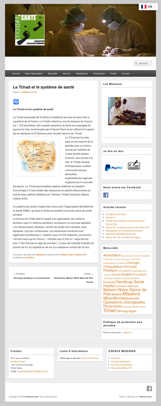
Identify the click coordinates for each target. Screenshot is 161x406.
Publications (82, 73)
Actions (66, 73)
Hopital (64, 254)
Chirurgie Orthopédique (121, 264)
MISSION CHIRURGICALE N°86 (120, 233)
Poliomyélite (126, 307)
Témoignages (126, 310)
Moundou (111, 298)
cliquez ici (127, 332)
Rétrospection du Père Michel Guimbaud (124, 230)
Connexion (116, 358)
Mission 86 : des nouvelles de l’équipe (123, 237)
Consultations (124, 270)
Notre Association (33, 73)
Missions (41, 254)
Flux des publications (120, 361)
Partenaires (99, 73)
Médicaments (129, 298)
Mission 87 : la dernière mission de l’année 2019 (128, 227)
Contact (126, 73)
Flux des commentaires (121, 364)
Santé (70, 254)
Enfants (116, 274)
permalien (29, 257)
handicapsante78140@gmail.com (33, 371)
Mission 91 (111, 217)
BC (35, 92)
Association (112, 255)
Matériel (117, 294)
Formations (140, 274)
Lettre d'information (89, 358)
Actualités (53, 73)
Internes (133, 286)
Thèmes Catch (145, 396)
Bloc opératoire (127, 256)
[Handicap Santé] (80, 55)
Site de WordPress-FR (121, 367)
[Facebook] (149, 388)
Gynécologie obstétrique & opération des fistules (121, 278)
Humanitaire (121, 286)
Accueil (15, 73)
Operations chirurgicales (124, 302)
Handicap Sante (130, 281)
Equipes (126, 274)
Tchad (113, 73)
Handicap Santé (18, 361)
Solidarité (141, 307)
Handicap (109, 282)
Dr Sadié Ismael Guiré (116, 214)
